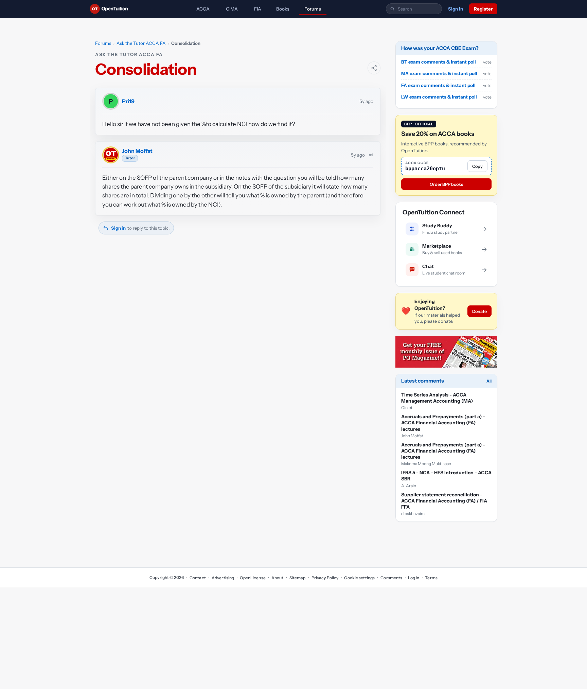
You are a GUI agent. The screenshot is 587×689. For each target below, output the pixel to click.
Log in (413, 577)
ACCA (203, 9)
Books (282, 9)
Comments (391, 577)
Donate (479, 311)
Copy (477, 166)
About (277, 577)
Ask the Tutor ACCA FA (141, 43)
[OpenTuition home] (110, 9)
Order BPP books (446, 184)
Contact (198, 577)
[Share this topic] (374, 67)
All (489, 381)
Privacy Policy (325, 577)
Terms (431, 577)
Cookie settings (359, 577)
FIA (257, 9)
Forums (312, 9)
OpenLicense (252, 577)
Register (483, 9)
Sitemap (297, 577)
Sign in (455, 9)
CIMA (232, 9)
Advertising (223, 577)
